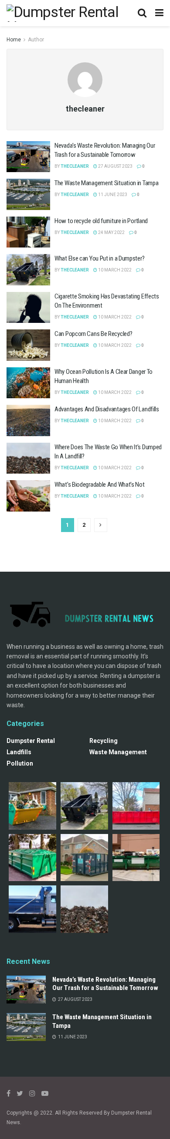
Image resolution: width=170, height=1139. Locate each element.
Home (14, 40)
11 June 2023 (112, 194)
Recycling (103, 740)
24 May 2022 (111, 232)
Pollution (20, 763)
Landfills (19, 752)
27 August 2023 (115, 166)
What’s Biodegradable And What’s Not (99, 484)
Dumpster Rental (31, 740)
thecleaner (75, 166)
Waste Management (118, 752)
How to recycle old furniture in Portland (101, 221)
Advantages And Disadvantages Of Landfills (106, 409)
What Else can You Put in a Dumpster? (99, 258)
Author (36, 40)
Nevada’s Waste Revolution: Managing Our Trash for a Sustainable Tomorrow (105, 984)
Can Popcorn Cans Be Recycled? (93, 334)
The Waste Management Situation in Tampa (106, 183)
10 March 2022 (114, 270)
